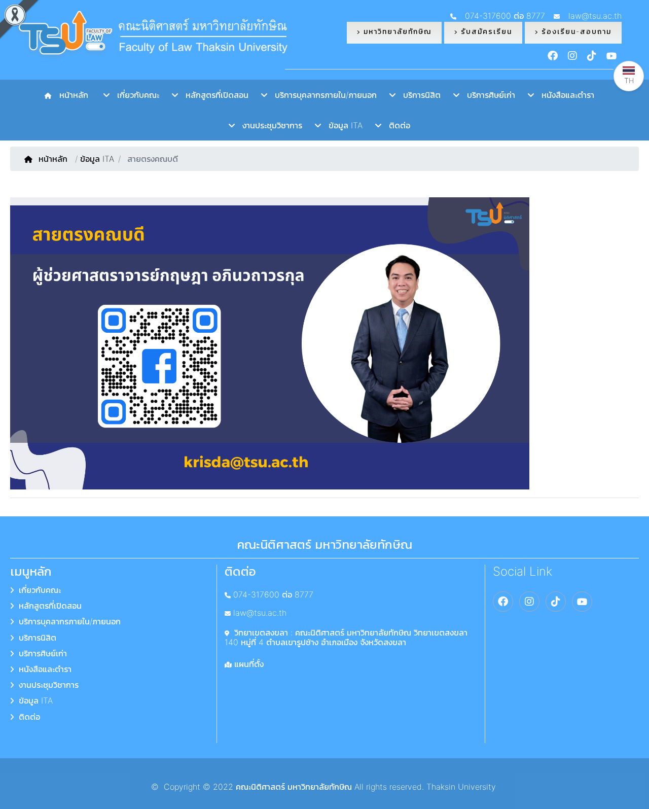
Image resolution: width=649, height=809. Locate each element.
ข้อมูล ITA (342, 125)
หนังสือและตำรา (564, 95)
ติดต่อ (395, 125)
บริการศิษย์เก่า (487, 95)
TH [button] (629, 80)
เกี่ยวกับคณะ (134, 95)
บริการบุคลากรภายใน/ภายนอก (322, 95)
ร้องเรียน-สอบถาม (574, 31)
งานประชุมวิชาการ (268, 125)
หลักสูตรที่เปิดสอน (213, 95)
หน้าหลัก (71, 95)
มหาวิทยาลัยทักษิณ (395, 31)
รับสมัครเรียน (485, 31)
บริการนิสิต (418, 95)
